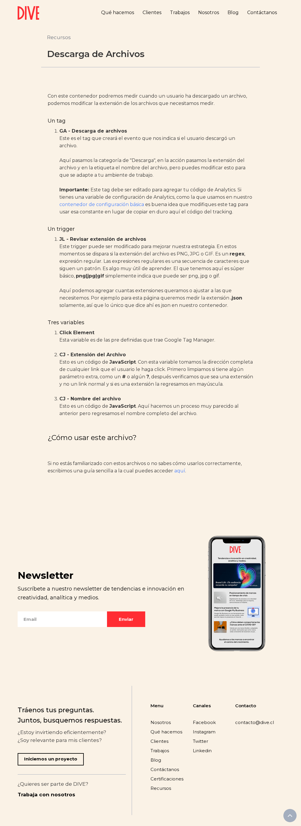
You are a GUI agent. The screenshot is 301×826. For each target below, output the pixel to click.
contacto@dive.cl (254, 722)
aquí (179, 471)
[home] (28, 13)
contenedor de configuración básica (101, 204)
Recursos (59, 37)
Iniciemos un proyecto (50, 759)
